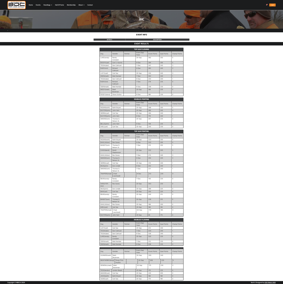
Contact (90, 5)
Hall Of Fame (59, 5)
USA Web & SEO (270, 283)
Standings (46, 5)
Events (38, 5)
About (80, 5)
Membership (71, 5)
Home (31, 5)
